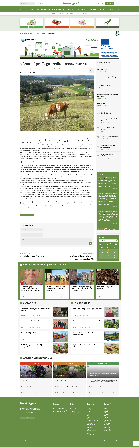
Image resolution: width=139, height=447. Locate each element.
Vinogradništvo (107, 426)
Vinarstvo (61, 13)
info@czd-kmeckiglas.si (59, 411)
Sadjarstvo (106, 422)
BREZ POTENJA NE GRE (104, 103)
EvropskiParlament (27, 215)
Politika (101, 9)
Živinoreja (81, 9)
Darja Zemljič (38, 69)
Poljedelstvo (71, 9)
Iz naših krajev (107, 429)
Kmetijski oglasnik (74, 413)
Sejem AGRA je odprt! (103, 86)
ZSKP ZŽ (89, 433)
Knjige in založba (74, 408)
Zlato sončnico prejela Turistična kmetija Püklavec (56, 33)
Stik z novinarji (90, 416)
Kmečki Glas (90, 423)
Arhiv (88, 408)
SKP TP (89, 432)
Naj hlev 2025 (90, 429)
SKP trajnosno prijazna (92, 430)
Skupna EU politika (24, 69)
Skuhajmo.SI (90, 427)
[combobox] (108, 240)
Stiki (88, 414)
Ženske (78, 13)
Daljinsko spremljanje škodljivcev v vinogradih (107, 95)
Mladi (53, 13)
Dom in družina (107, 427)
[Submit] (90, 243)
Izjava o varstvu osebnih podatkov (93, 421)
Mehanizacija (107, 423)
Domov (32, 9)
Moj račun (89, 410)
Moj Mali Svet (90, 426)
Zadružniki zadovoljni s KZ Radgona (107, 77)
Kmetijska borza (74, 414)
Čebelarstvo (92, 9)
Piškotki (89, 417)
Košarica (89, 411)
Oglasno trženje (91, 419)
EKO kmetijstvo (107, 430)
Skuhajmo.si (73, 411)
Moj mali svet (73, 410)
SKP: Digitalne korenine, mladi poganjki (50, 9)
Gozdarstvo (107, 432)
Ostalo (85, 13)
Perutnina (70, 13)
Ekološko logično (91, 435)
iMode (117, 441)
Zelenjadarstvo (107, 420)
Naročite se (109, 3)
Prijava (100, 3)
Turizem (110, 9)
